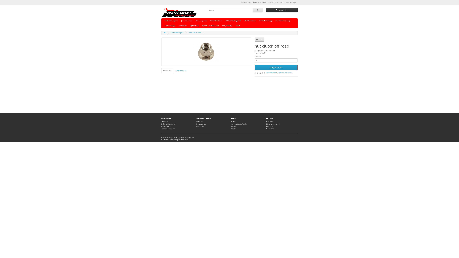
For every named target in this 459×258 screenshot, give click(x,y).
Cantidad (258, 57)
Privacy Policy (165, 126)
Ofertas (233, 129)
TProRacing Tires (201, 21)
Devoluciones (201, 124)
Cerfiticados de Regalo (239, 124)
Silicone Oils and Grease (210, 26)
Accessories (182, 26)
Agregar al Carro (276, 67)
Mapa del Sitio (201, 126)
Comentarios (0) (180, 71)
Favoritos (269, 126)
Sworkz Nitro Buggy (265, 21)
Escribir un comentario (284, 73)
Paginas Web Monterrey (186, 137)
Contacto (199, 122)
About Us (164, 122)
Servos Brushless (216, 21)
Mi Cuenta (269, 122)
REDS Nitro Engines (171, 21)
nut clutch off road (195, 33)
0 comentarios (271, 73)
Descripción (167, 71)
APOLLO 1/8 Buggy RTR (233, 21)
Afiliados (234, 126)
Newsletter (270, 129)
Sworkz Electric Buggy (283, 21)
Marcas (233, 122)
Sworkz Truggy (170, 26)
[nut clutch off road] (206, 52)
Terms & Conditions (168, 129)
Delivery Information (168, 124)
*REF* (238, 26)
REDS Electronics (250, 21)
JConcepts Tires (186, 21)
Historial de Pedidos (273, 124)
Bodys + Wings (227, 26)
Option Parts (194, 26)
